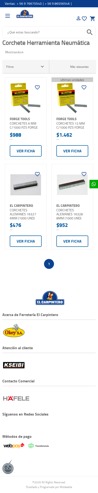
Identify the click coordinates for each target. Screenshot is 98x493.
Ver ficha (26, 151)
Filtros (25, 66)
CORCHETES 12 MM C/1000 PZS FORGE (70, 125)
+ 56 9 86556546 (57, 3)
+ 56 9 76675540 (29, 3)
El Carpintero (24, 14)
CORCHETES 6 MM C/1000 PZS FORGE (24, 125)
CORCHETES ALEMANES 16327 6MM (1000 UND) (23, 214)
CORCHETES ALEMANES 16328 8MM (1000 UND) (69, 214)
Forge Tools (20, 118)
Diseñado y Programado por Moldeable (49, 487)
